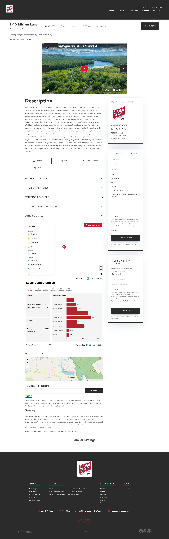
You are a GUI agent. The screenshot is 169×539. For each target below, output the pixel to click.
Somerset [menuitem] (103, 489)
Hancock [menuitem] (103, 503)
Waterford (52, 431)
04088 (60, 431)
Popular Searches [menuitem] (34, 494)
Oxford (45, 431)
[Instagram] (88, 520)
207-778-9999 (118, 129)
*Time (112, 183)
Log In (137, 8)
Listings (33, 431)
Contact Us (114, 138)
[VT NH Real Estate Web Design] (145, 531)
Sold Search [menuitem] (33, 497)
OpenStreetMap (93, 380)
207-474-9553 (157, 7)
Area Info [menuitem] (134, 11)
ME (39, 431)
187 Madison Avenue (81, 511)
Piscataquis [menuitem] (103, 500)
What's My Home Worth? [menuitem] (57, 491)
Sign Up (145, 8)
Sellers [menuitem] (122, 11)
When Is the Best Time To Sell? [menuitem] (80, 489)
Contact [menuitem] (156, 11)
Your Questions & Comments (119, 191)
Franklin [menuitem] (102, 491)
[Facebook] (81, 520)
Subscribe (125, 311)
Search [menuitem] (112, 11)
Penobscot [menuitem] (103, 497)
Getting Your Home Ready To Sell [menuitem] (59, 494)
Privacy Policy (30, 411)
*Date (112, 174)
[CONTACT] (150, 26)
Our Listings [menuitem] (33, 489)
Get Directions (94, 391)
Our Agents (121, 138)
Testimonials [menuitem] (75, 494)
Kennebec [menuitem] (103, 494)
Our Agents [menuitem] (126, 489)
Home (27, 431)
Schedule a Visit (132, 153)
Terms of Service (118, 246)
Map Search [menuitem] (33, 491)
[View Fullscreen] (27, 366)
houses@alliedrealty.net (121, 511)
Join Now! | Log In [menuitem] (34, 500)
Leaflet (85, 380)
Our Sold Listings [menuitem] (76, 491)
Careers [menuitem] (145, 11)
